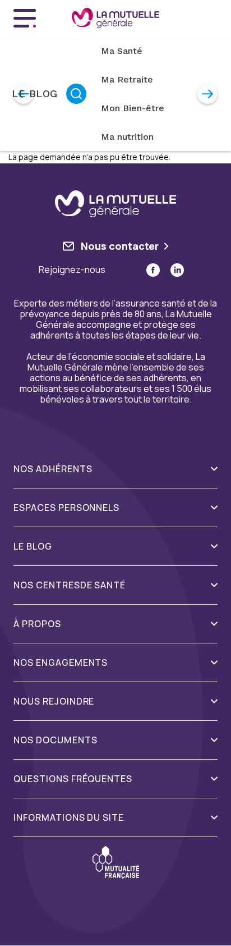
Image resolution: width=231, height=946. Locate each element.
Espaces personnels (66, 508)
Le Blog (35, 93)
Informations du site (68, 818)
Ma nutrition (127, 136)
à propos (37, 624)
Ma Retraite (127, 79)
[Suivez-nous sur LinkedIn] (177, 270)
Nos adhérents (52, 469)
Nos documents (55, 740)
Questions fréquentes (72, 779)
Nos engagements (60, 663)
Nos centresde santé (69, 585)
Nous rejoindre (53, 701)
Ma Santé (121, 50)
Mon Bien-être (132, 108)
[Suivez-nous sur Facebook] (153, 270)
